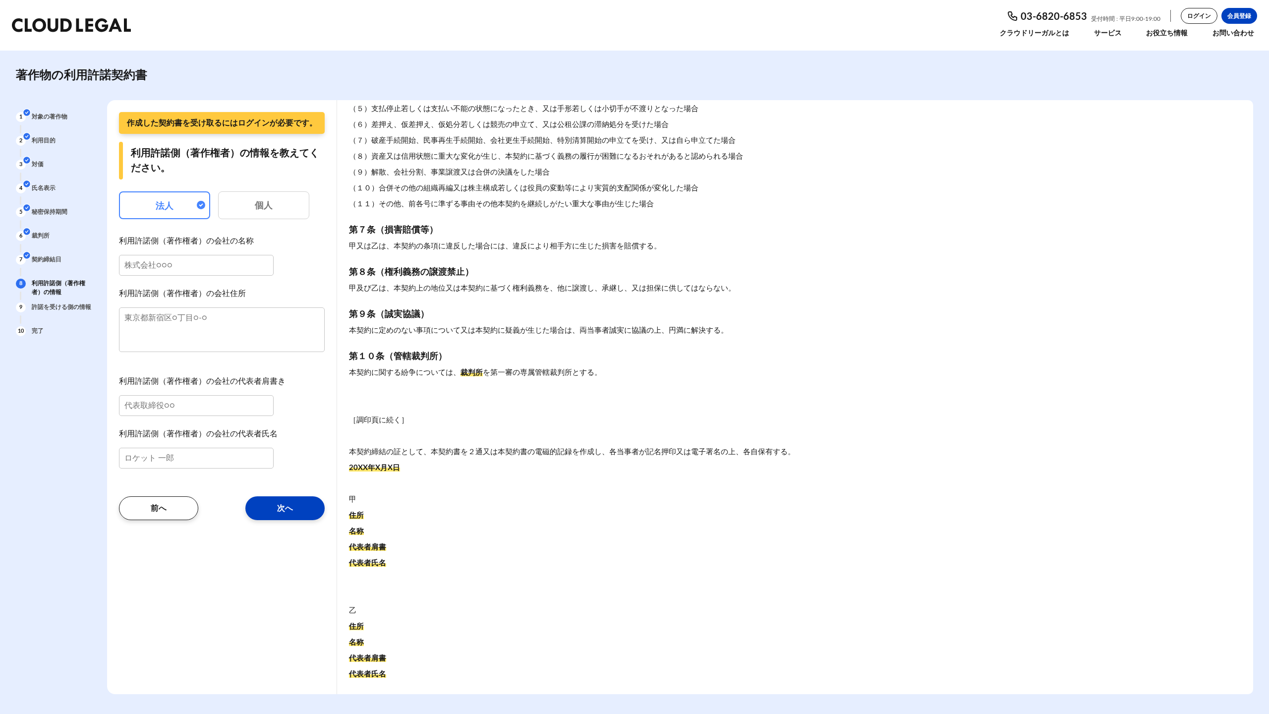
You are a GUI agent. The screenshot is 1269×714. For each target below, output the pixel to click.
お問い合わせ (1233, 33)
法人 (164, 206)
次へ (285, 508)
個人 (264, 205)
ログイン (1199, 16)
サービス (1108, 33)
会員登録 (1239, 16)
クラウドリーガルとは (1034, 33)
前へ (159, 508)
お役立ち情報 (1167, 33)
